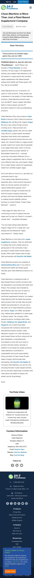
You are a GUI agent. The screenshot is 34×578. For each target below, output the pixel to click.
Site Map (27, 575)
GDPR (6, 566)
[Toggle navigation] (30, 7)
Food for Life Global (24, 256)
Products (17, 509)
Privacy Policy (8, 575)
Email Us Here (19, 449)
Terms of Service (18, 575)
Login (14, 2)
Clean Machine (14, 68)
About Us (17, 528)
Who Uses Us (17, 531)
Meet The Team (17, 533)
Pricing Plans (17, 512)
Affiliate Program (17, 520)
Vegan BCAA (22, 322)
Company (17, 525)
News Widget (17, 547)
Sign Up (8, 2)
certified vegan (6, 131)
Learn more (16, 562)
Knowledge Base (17, 541)
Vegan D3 (4, 325)
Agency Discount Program (17, 515)
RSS (17, 544)
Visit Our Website (20, 452)
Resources (17, 538)
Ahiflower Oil (6, 122)
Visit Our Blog (19, 455)
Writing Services (17, 517)
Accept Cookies (10, 571)
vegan (12, 310)
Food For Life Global (20, 362)
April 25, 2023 (21, 26)
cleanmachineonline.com (10, 265)
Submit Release (23, 2)
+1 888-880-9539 (18, 482)
